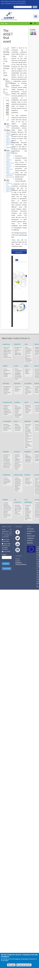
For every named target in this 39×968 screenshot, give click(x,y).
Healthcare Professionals (10, 141)
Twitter (17, 538)
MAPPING (27, 421)
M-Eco (16, 421)
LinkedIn (17, 550)
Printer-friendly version (32, 23)
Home (2, 23)
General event (8, 126)
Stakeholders (10, 174)
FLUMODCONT (7, 402)
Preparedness (10, 189)
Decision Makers (8, 132)
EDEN (26, 366)
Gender (8, 153)
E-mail (4, 554)
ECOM (16, 366)
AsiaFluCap (6, 344)
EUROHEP (17, 383)
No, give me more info (24, 965)
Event (8, 182)
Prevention (9, 169)
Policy (8, 167)
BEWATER (17, 344)
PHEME (36, 452)
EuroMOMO (27, 383)
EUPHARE (6, 383)
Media (8, 161)
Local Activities (9, 159)
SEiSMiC (5, 500)
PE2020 (16, 452)
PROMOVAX (6, 475)
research (9, 191)
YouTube (17, 544)
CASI (26, 344)
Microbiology (10, 163)
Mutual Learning (9, 165)
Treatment (9, 175)
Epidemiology (10, 152)
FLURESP (17, 402)
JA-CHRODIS (7, 421)
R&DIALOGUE (18, 475)
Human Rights (8, 156)
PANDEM (5, 452)
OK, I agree (11, 965)
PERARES (27, 452)
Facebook (17, 532)
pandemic (9, 188)
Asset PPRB (6, 551)
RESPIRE (27, 475)
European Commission (31, 549)
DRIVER (5, 366)
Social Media (8, 171)
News (6, 23)
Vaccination (10, 177)
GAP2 (26, 402)
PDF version (36, 23)
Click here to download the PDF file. (19, 251)
